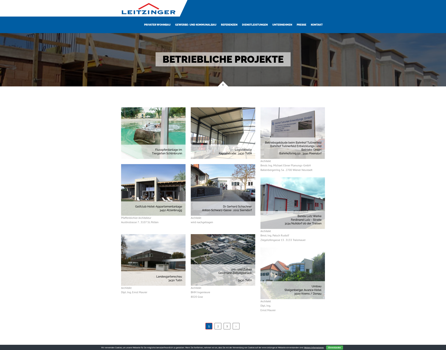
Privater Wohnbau (157, 24)
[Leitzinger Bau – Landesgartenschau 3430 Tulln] (153, 260)
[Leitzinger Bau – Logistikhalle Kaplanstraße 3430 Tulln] (223, 133)
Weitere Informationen (314, 347)
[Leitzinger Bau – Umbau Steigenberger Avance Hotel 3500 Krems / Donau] (292, 273)
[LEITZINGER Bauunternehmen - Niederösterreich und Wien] (148, 8)
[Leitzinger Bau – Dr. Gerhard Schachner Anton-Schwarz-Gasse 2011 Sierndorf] (223, 190)
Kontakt (317, 24)
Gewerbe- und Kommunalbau (195, 24)
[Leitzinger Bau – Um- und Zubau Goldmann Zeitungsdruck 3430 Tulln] (223, 260)
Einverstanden (334, 347)
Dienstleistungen (255, 24)
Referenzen (229, 24)
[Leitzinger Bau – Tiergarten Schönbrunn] (153, 133)
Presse (301, 24)
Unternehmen (282, 24)
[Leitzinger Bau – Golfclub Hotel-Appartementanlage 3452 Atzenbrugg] (153, 190)
